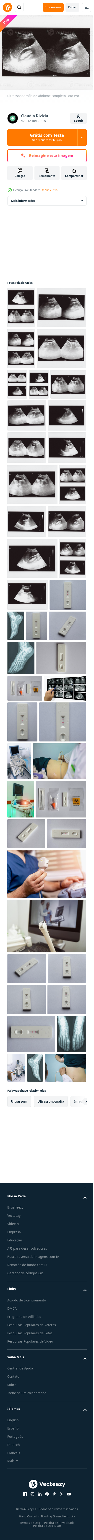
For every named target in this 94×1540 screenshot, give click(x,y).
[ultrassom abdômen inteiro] (28, 975)
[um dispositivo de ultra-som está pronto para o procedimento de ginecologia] (46, 1296)
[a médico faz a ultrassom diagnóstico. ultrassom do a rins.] (33, 1062)
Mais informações (23, 198)
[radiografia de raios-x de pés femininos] (54, 820)
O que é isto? (50, 190)
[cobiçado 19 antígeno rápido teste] (32, 918)
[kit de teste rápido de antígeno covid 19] (24, 949)
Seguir (78, 121)
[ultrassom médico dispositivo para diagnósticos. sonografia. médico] (20, 1100)
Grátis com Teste (47, 137)
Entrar (72, 7)
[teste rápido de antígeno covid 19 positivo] (25, 821)
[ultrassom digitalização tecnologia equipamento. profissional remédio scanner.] (47, 1500)
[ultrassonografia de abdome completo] (21, 304)
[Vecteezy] (7, 7)
